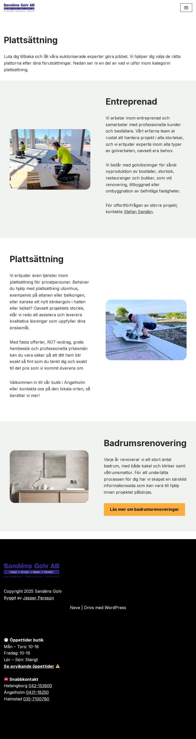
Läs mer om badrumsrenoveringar (144, 509)
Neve (75, 607)
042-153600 (40, 685)
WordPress (115, 607)
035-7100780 (36, 698)
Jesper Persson (38, 597)
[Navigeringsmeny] (186, 7)
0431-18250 (37, 692)
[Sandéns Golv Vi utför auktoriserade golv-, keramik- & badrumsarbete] (19, 8)
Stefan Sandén (138, 211)
